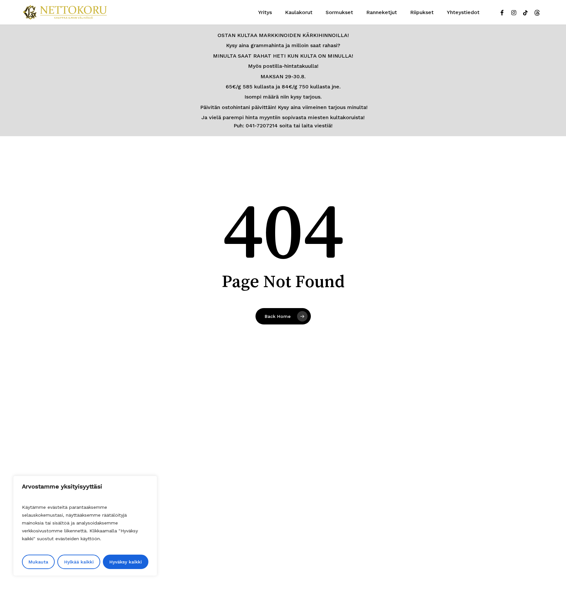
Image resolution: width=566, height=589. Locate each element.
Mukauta (38, 561)
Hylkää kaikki (79, 561)
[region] (85, 526)
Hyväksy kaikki (125, 561)
